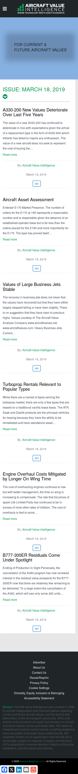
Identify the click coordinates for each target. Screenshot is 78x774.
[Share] (33, 769)
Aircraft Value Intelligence (38, 165)
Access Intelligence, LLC (32, 761)
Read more (10, 154)
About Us (39, 667)
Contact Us (39, 672)
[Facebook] (4, 769)
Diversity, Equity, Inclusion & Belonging (39, 693)
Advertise (39, 662)
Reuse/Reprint (39, 678)
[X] (11, 769)
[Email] (26, 769)
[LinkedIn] (18, 769)
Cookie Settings (39, 688)
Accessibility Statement (39, 698)
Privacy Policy (39, 683)
